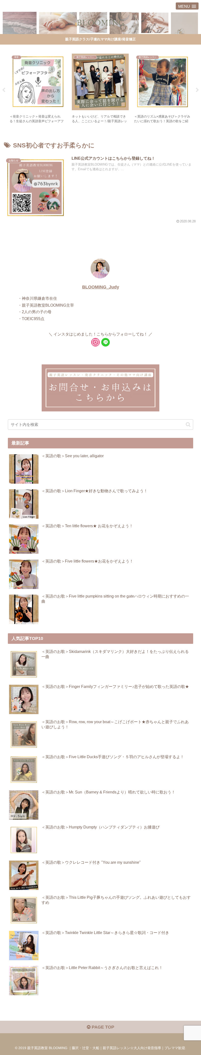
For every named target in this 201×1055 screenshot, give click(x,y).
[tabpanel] (38, 89)
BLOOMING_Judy (100, 287)
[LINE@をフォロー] (105, 342)
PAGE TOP (102, 1027)
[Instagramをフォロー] (95, 342)
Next (197, 90)
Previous (3, 90)
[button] (188, 424)
